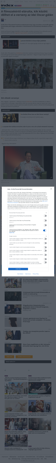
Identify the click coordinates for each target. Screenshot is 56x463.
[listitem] (28, 212)
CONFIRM (18, 268)
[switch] (45, 216)
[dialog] (28, 231)
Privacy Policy (36, 273)
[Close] (51, 189)
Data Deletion (20, 273)
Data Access (28, 273)
